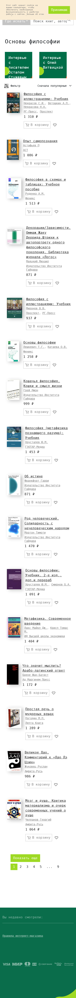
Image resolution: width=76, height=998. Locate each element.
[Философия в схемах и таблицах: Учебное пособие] (14, 188)
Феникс (30, 198)
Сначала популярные (52, 85)
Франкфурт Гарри (37, 480)
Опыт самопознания (40, 141)
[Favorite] (55, 125)
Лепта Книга (34, 723)
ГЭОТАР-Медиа (35, 446)
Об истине (34, 476)
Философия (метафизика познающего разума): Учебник (46, 433)
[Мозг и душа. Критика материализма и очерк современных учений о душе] (14, 809)
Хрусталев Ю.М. (36, 442)
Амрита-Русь (34, 771)
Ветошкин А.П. (58, 103)
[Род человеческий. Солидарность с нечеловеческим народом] (13, 527)
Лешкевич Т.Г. (33, 346)
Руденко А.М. (35, 193)
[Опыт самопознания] (13, 150)
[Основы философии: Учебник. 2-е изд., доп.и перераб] (14, 579)
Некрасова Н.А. (35, 106)
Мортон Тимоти (35, 532)
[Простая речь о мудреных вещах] (14, 718)
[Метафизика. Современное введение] (13, 627)
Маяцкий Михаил (37, 261)
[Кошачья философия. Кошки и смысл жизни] (13, 390)
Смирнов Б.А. (61, 584)
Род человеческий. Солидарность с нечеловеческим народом (47, 523)
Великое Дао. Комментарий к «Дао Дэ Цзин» (46, 757)
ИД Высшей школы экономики (44, 636)
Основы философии (39, 342)
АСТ (25, 150)
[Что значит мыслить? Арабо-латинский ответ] (12, 674)
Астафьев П (31, 145)
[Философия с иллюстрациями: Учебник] (13, 103)
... (49, 867)
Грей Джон (31, 390)
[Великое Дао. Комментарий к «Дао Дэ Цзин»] (14, 761)
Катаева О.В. (57, 346)
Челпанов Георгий (38, 819)
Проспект (46, 111)
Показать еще (25, 858)
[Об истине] (13, 485)
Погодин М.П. (35, 718)
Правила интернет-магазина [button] (22, 935)
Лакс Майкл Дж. (35, 627)
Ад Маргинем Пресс (36, 679)
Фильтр (15, 85)
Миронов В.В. (36, 308)
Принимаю (59, 10)
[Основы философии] (13, 351)
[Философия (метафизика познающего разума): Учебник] (14, 437)
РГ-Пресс (30, 111)
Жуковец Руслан (36, 766)
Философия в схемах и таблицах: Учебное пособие (45, 184)
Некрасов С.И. (34, 103)
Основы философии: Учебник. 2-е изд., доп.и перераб (43, 575)
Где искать (15, 21)
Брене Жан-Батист (35, 674)
